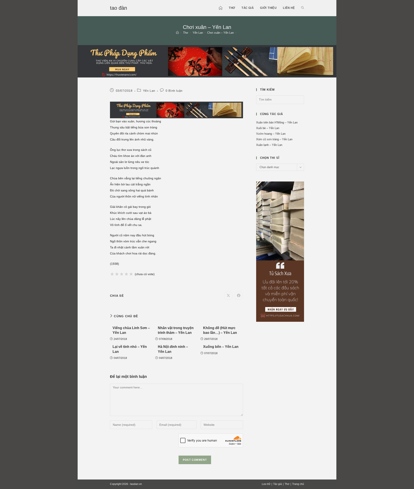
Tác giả (277, 484)
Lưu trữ (266, 484)
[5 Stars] (131, 274)
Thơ (287, 484)
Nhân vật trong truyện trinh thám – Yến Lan (176, 330)
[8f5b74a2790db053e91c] (280, 251)
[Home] (177, 32)
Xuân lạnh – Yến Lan (269, 145)
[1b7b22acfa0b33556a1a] (207, 61)
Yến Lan (149, 90)
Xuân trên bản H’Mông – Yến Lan (277, 122)
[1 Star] (112, 274)
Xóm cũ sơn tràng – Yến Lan (274, 139)
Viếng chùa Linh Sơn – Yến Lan (131, 330)
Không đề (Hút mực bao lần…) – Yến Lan (220, 330)
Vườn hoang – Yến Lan (270, 133)
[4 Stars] (126, 274)
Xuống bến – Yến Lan (220, 347)
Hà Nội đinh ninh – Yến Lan (173, 349)
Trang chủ (298, 484)
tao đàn (118, 8)
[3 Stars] (121, 274)
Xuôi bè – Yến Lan (267, 128)
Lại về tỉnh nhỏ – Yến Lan (130, 349)
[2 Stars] (117, 274)
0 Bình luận (174, 90)
